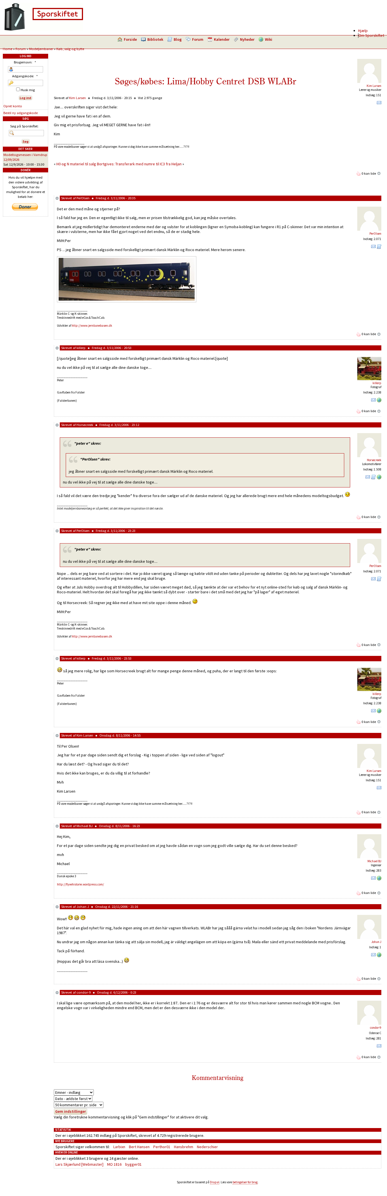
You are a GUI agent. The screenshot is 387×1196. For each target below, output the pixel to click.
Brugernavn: (25, 62)
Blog (178, 39)
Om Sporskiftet (371, 35)
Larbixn (119, 1146)
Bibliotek (155, 39)
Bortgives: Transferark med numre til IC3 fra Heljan (139, 163)
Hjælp (363, 30)
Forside (130, 39)
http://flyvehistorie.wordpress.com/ (80, 884)
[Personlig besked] (379, 104)
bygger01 (133, 1164)
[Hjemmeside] (379, 401)
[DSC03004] (126, 300)
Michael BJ (84, 826)
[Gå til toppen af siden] (379, 173)
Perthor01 (161, 1146)
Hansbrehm (183, 1146)
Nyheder (247, 39)
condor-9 (83, 992)
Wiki (268, 39)
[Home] (43, 29)
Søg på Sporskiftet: (24, 126)
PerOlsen (83, 198)
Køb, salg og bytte (70, 49)
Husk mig (27, 90)
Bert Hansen (139, 1146)
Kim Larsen (374, 86)
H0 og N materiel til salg (76, 163)
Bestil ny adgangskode (20, 113)
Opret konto (12, 106)
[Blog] (379, 248)
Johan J (82, 906)
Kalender (221, 39)
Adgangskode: (25, 76)
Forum (197, 39)
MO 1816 (114, 1164)
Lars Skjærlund (68, 1164)
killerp (81, 348)
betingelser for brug (245, 1182)
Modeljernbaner (41, 49)
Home (7, 49)
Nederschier (207, 1146)
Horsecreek (84, 425)
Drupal (214, 1182)
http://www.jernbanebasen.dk (92, 326)
